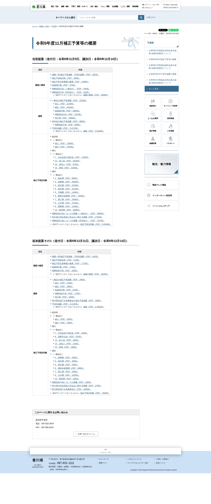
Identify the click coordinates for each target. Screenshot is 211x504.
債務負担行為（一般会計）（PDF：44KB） (71, 89)
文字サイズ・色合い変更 (151, 5)
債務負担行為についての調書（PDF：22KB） (72, 382)
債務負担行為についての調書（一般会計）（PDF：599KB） (78, 214)
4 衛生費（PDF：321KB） (67, 189)
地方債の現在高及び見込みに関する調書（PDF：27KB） (77, 386)
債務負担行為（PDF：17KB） (68, 293)
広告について (160, 463)
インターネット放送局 (162, 195)
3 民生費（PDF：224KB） (67, 185)
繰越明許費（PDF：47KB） (64, 267)
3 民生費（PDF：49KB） (67, 361)
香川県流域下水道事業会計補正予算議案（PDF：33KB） (77, 301)
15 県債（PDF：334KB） (67, 168)
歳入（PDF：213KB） (65, 104)
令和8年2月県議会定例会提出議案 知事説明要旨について (162, 81)
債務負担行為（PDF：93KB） (68, 125)
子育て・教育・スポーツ (79, 6)
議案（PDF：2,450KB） (94, 307)
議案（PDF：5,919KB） (94, 131)
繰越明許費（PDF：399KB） (68, 111)
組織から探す (44, 26)
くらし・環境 (104, 6)
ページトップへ (105, 452)
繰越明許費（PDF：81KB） (67, 290)
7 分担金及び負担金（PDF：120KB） (72, 157)
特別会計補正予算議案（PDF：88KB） (69, 121)
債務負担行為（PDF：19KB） (65, 271)
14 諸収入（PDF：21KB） (67, 344)
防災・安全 (54, 6)
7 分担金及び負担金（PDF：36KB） (71, 333)
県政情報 (135, 6)
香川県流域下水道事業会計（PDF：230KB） (71, 389)
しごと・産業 (125, 6)
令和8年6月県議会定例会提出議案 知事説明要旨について (162, 52)
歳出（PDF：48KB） (64, 286)
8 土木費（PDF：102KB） (67, 375)
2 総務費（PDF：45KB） (67, 358)
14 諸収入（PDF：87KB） (67, 164)
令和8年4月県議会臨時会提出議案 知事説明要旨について (162, 66)
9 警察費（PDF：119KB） (67, 206)
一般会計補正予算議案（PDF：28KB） (69, 280)
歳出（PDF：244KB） (65, 147)
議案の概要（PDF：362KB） (96, 274)
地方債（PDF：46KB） (65, 297)
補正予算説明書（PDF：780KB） (95, 393)
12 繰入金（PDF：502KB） (68, 161)
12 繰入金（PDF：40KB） (67, 340)
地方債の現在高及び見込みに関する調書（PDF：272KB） (77, 217)
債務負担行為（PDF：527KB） (69, 114)
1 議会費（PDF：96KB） (67, 178)
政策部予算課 (41, 420)
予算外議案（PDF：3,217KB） (65, 128)
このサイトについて (134, 459)
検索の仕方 (151, 17)
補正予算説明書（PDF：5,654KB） (95, 224)
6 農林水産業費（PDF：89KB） (69, 368)
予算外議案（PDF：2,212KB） (65, 304)
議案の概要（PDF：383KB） (96, 95)
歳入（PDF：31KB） (64, 283)
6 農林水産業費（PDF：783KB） (70, 196)
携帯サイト (103, 463)
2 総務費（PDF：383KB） (67, 182)
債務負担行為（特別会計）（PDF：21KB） (71, 92)
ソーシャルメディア (161, 206)
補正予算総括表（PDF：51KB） (66, 260)
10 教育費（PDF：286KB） (68, 210)
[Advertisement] (105, 482)
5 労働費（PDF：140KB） (67, 192)
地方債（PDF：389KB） (66, 118)
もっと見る (154, 89)
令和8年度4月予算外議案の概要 (162, 74)
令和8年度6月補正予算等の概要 (162, 59)
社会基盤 (115, 6)
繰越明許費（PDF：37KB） (64, 85)
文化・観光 (94, 6)
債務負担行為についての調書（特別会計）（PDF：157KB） (78, 221)
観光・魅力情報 (161, 164)
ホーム (34, 26)
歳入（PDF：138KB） (65, 143)
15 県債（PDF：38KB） (66, 347)
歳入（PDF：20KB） (64, 319)
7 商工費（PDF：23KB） (67, 372)
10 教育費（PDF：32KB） (67, 379)
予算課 (54, 26)
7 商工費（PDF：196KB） (67, 199)
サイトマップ (104, 459)
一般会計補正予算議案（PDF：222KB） (69, 100)
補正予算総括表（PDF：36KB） (66, 78)
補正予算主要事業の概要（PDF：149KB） (70, 82)
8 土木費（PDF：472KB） (67, 203)
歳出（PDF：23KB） (64, 323)
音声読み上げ (149, 8)
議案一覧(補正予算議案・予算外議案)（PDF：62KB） (75, 256)
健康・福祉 (65, 6)
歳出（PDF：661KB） (65, 107)
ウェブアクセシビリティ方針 (137, 463)
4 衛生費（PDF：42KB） (67, 365)
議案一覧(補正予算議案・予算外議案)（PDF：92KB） (75, 75)
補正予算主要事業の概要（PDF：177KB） (70, 263)
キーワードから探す (65, 17)
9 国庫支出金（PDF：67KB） (69, 337)
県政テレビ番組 (159, 185)
